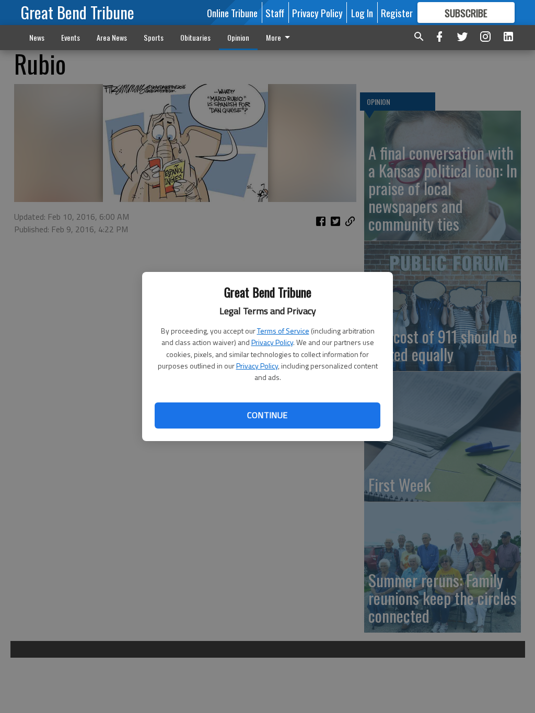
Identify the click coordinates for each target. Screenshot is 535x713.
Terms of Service (283, 330)
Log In (362, 12)
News (36, 37)
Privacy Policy (272, 342)
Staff (274, 12)
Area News (112, 37)
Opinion (238, 37)
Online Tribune (232, 12)
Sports (154, 37)
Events (70, 37)
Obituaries (195, 37)
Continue (267, 415)
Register (397, 12)
